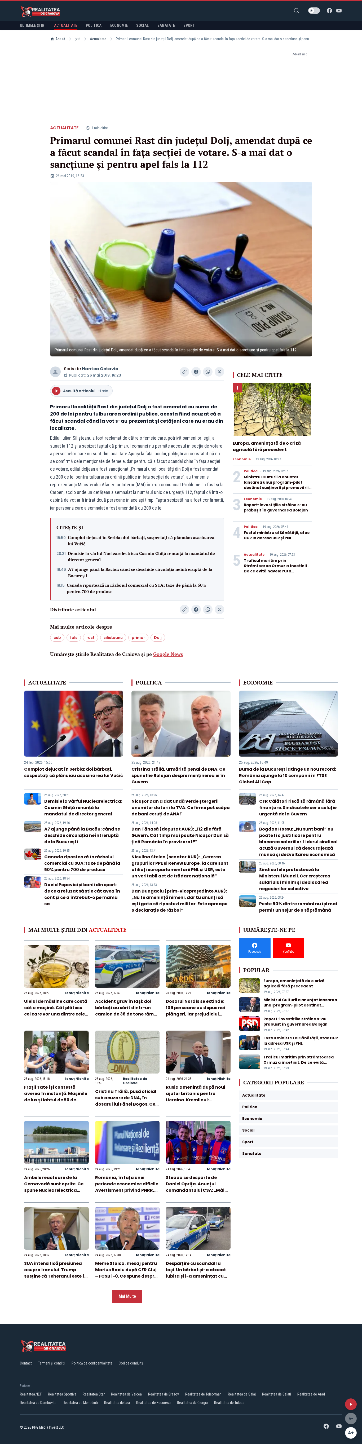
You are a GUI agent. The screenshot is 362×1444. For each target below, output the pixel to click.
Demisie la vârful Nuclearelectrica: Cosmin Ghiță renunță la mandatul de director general (141, 556)
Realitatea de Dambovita (38, 1403)
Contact (26, 1363)
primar (138, 637)
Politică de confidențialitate (92, 1363)
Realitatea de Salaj (242, 1394)
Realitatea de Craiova (135, 1080)
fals (73, 637)
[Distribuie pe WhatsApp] (208, 372)
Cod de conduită (131, 1363)
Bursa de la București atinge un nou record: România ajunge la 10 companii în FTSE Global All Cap (287, 775)
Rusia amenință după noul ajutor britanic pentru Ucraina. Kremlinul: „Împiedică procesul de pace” (195, 1100)
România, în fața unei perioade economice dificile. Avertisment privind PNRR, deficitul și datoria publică (127, 1187)
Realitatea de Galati (276, 1394)
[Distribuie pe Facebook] (196, 372)
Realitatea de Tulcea (229, 1403)
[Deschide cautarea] (296, 10)
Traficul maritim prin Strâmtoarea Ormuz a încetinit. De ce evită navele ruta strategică (276, 568)
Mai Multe (127, 1296)
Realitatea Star (94, 1394)
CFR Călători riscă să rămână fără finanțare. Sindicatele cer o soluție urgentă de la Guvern (298, 807)
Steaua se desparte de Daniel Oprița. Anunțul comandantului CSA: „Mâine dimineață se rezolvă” (198, 1187)
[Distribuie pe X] (219, 372)
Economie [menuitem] (119, 25)
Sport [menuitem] (189, 25)
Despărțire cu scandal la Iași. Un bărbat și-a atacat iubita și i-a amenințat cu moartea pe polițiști (196, 1273)
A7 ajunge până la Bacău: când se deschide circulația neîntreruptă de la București (140, 572)
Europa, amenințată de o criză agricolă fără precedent (267, 446)
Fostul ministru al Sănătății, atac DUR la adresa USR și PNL (277, 535)
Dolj (158, 637)
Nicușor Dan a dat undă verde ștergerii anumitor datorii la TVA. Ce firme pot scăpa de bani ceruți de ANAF (180, 807)
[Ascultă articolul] (351, 1404)
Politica (251, 471)
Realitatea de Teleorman (203, 1394)
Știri (77, 39)
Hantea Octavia (100, 369)
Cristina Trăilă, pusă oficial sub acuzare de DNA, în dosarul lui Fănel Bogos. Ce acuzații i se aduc (125, 1101)
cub (57, 637)
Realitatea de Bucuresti (153, 1403)
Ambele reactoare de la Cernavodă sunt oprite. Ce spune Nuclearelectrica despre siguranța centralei (54, 1187)
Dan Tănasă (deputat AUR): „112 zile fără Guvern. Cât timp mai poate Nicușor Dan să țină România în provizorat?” (180, 835)
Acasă (60, 39)
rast (90, 637)
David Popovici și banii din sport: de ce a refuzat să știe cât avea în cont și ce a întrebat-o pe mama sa (82, 894)
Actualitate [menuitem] (65, 25)
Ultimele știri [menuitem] (33, 25)
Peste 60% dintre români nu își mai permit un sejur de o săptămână (298, 907)
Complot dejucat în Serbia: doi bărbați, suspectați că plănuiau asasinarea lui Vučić (141, 541)
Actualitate (98, 39)
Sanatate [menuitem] (166, 25)
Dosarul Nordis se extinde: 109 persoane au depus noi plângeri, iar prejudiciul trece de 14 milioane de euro (197, 1010)
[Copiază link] (184, 372)
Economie (242, 459)
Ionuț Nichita (77, 993)
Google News (168, 654)
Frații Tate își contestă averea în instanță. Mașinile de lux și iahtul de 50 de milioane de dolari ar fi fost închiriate (55, 1100)
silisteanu (113, 637)
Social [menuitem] (142, 25)
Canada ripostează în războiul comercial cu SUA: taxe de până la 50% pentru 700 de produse (136, 588)
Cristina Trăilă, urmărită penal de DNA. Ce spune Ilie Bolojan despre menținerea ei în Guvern (178, 775)
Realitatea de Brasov (163, 1394)
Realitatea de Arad (311, 1394)
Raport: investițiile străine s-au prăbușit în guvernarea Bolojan (276, 507)
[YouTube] (339, 10)
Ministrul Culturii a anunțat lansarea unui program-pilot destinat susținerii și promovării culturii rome (276, 485)
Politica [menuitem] (94, 25)
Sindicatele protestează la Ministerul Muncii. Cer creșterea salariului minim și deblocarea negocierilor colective (294, 879)
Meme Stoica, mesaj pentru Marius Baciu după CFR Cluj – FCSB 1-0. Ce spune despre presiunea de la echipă (126, 1273)
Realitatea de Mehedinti (80, 1403)
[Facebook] (329, 10)
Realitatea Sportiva (62, 1394)
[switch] (314, 10)
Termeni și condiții (51, 1363)
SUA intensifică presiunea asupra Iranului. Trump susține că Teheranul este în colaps (55, 1273)
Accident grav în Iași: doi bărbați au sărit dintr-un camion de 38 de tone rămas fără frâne (127, 1010)
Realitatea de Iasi (117, 1403)
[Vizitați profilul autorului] (55, 371)
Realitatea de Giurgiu (192, 1403)
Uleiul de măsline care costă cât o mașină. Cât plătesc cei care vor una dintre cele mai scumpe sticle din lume (55, 1010)
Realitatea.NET (31, 1394)
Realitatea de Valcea (126, 1394)
